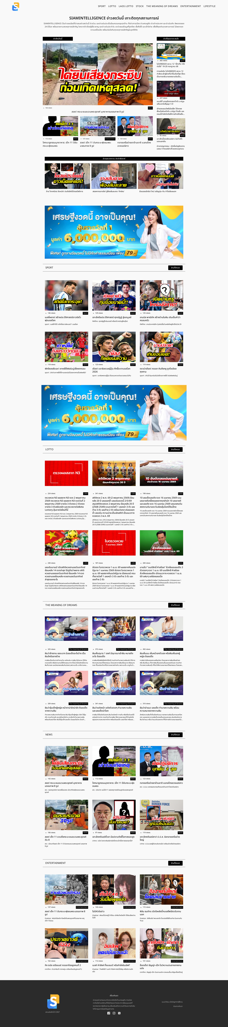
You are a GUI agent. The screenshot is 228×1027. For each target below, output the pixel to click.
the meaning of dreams (162, 6)
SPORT (102, 6)
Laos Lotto (126, 6)
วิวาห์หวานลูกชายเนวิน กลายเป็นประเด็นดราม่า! (168, 191)
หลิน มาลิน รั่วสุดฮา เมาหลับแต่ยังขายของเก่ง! (120, 191)
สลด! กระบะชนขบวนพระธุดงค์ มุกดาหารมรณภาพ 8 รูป (98, 112)
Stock (140, 6)
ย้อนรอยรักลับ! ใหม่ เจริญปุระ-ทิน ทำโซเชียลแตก (75, 191)
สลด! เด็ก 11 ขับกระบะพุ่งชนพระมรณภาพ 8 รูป (95, 144)
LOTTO (112, 6)
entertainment (190, 6)
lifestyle (210, 6)
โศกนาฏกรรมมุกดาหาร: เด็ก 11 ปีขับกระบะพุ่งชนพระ (60, 144)
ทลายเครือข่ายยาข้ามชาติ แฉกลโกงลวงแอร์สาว (134, 144)
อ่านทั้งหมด (175, 267)
